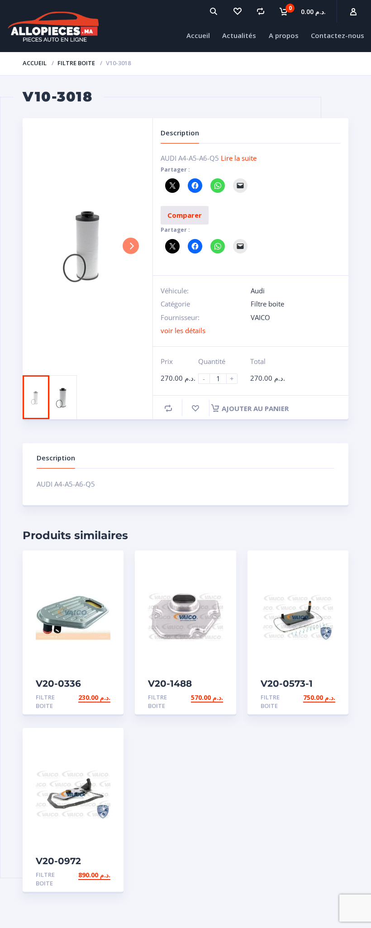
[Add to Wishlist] (195, 408)
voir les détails (183, 330)
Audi (258, 290)
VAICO (260, 317)
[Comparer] (260, 11)
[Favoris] (237, 11)
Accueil (35, 63)
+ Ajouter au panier (75, 697)
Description (56, 457)
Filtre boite (76, 63)
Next (131, 246)
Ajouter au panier (255, 408)
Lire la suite (239, 158)
